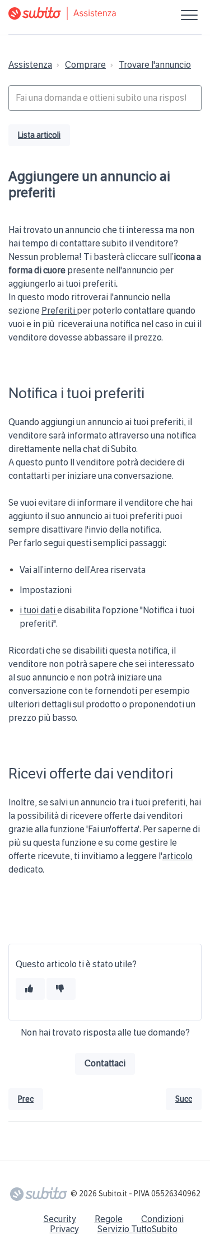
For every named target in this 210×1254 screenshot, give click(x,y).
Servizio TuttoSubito (137, 1229)
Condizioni (162, 1219)
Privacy (64, 1229)
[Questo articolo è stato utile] (30, 989)
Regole (109, 1219)
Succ (183, 1099)
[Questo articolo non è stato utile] (61, 989)
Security (60, 1219)
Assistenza (30, 64)
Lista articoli (39, 135)
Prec (26, 1099)
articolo (177, 856)
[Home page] (105, 13)
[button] (189, 14)
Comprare (85, 64)
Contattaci (105, 1063)
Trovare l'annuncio (155, 64)
